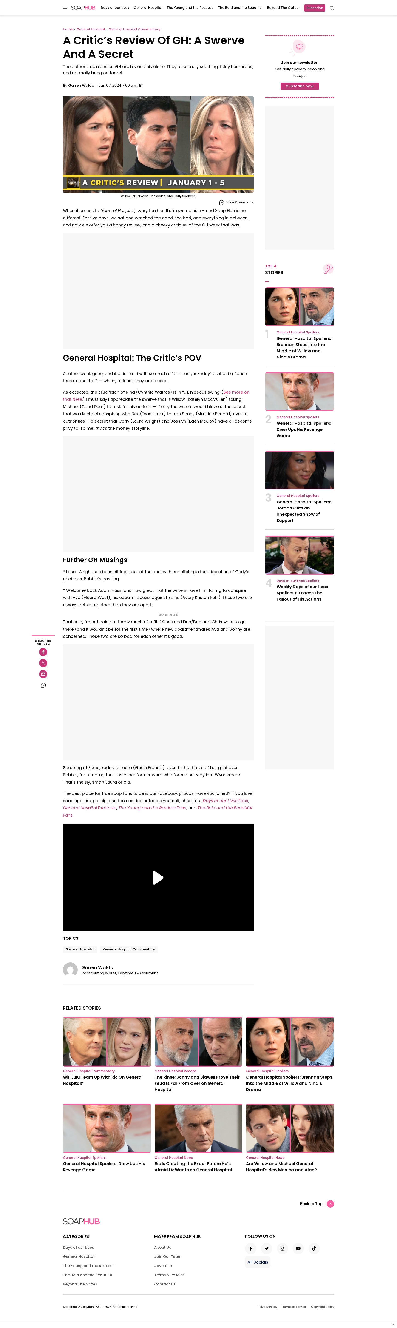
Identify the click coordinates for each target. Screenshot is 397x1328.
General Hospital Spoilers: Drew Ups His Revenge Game (304, 429)
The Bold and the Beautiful (240, 7)
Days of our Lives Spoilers (298, 580)
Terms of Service (294, 1307)
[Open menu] (65, 7)
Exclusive (89, 808)
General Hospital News (174, 1157)
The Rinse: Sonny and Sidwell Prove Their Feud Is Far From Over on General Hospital (197, 1083)
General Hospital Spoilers (298, 332)
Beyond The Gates (282, 7)
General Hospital (148, 7)
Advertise (163, 1265)
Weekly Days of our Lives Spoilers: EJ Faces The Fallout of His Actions (302, 593)
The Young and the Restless (190, 7)
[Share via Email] (43, 674)
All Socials (257, 1262)
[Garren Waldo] (72, 969)
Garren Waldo (81, 85)
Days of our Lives (115, 7)
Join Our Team (167, 1256)
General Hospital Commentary (129, 949)
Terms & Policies (169, 1275)
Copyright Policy (322, 1307)
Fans (225, 801)
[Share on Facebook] (43, 652)
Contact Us (165, 1284)
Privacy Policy (268, 1307)
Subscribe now (299, 86)
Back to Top (311, 1203)
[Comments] (43, 685)
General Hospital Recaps (176, 1071)
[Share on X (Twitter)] (43, 663)
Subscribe (314, 8)
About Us (162, 1247)
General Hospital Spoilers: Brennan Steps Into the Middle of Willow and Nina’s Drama (289, 1083)
